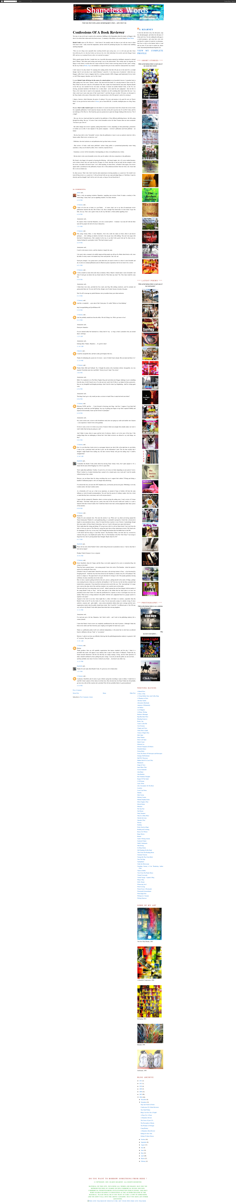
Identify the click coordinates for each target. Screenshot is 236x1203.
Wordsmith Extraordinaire (144, 891)
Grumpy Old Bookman (143, 756)
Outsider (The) (141, 820)
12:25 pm (80, 661)
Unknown (79, 351)
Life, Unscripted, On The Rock (145, 786)
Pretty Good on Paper (143, 827)
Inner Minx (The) (142, 767)
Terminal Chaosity (142, 855)
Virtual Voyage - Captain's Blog (145, 877)
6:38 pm (80, 214)
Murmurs (139, 806)
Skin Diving (140, 845)
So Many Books (141, 848)
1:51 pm (80, 671)
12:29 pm (80, 360)
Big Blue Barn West (142, 717)
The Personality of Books (147, 1123)
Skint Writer (130, 38)
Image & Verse (141, 765)
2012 (140, 1083)
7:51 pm (80, 226)
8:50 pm (80, 508)
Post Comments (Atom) (86, 697)
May (142, 1153)
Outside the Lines (142, 818)
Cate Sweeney (141, 726)
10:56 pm (80, 556)
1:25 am (80, 336)
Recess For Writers (142, 832)
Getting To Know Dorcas (147, 1136)
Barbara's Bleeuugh (142, 714)
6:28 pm (80, 200)
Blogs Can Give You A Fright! (149, 1112)
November (144, 1102)
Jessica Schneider (142, 769)
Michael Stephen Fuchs (143, 799)
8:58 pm (80, 279)
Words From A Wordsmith (144, 889)
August (143, 1145)
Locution (139, 788)
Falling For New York (146, 1133)
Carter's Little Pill (142, 723)
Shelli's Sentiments (142, 843)
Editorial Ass (140, 744)
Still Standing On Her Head (144, 850)
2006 (140, 1097)
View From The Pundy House (145, 873)
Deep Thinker (141, 737)
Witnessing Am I (141, 884)
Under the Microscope (143, 864)
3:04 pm (80, 373)
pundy (78, 192)
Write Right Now (141, 893)
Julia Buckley (141, 774)
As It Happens (141, 710)
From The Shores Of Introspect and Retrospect (149, 753)
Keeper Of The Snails (143, 779)
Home (104, 693)
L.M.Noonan (140, 781)
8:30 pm (80, 413)
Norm (97, 101)
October (143, 1139)
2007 (140, 1094)
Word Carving (141, 887)
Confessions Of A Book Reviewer (99, 32)
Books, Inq (87, 65)
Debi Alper (140, 735)
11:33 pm (80, 610)
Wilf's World (140, 882)
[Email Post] (73, 181)
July (142, 1147)
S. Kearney (80, 205)
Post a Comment (77, 690)
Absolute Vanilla (141, 700)
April (142, 1156)
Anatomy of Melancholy (143, 705)
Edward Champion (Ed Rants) (145, 746)
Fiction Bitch (140, 751)
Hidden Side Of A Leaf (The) (145, 760)
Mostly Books (141, 804)
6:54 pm (80, 389)
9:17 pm (80, 539)
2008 (140, 1092)
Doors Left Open (141, 740)
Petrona (139, 822)
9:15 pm (80, 296)
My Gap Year (140, 809)
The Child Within (145, 1110)
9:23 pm (80, 320)
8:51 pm (80, 265)
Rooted (139, 836)
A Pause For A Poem (146, 1115)
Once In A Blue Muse (143, 816)
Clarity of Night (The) (143, 733)
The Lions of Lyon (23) (147, 1120)
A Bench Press (141, 691)
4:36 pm (80, 685)
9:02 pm (80, 440)
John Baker (140, 772)
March (143, 1158)
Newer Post (76, 693)
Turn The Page (141, 859)
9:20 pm (80, 310)
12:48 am (80, 456)
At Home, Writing (142, 712)
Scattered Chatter (141, 841)
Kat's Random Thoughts (143, 776)
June (142, 1150)
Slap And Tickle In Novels (148, 1104)
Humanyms (140, 763)
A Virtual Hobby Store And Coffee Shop (148, 696)
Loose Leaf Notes (142, 790)
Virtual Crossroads (142, 875)
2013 (140, 1081)
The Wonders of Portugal (147, 1125)
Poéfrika (139, 825)
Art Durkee (140, 707)
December (144, 1099)
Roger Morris (141, 834)
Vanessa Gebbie (141, 870)
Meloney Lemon (141, 797)
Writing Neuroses (142, 898)
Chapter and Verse (142, 728)
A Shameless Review (146, 1118)
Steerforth (79, 461)
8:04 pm (80, 399)
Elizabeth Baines (141, 749)
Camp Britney (144, 1128)
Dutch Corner (141, 742)
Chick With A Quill (142, 730)
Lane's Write (140, 783)
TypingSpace (140, 861)
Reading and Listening (143, 829)
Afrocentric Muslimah (143, 703)
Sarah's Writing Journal (143, 838)
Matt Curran (140, 795)
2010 (140, 1086)
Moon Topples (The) (142, 802)
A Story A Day (141, 694)
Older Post (133, 693)
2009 (140, 1089)
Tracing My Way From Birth (145, 857)
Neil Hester (140, 811)
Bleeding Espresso (142, 719)
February (143, 1161)
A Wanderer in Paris (142, 698)
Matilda (139, 793)
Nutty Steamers (141, 813)
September (144, 1142)
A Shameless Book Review (148, 1131)
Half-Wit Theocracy (142, 758)
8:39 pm (80, 243)
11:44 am (80, 346)
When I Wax (140, 880)
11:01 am (80, 641)
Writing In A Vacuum (143, 896)
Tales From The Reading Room (145, 852)
